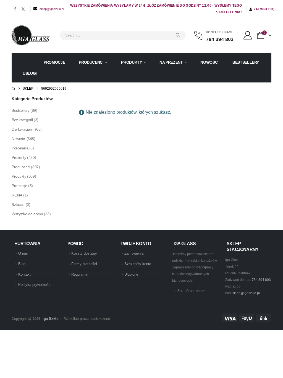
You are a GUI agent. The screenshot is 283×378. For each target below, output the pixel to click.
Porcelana (20, 148)
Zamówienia (133, 253)
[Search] (178, 35)
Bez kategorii (22, 120)
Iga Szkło (51, 319)
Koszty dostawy (84, 253)
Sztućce (18, 204)
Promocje (54, 62)
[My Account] (248, 35)
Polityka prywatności (34, 285)
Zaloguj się (263, 9)
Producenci (91, 62)
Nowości (209, 62)
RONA (17, 195)
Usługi (30, 73)
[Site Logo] (31, 35)
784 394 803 (261, 280)
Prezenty (19, 157)
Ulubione (131, 274)
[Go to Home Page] (13, 88)
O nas (23, 253)
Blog (21, 264)
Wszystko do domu (27, 214)
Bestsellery (245, 62)
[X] (23, 9)
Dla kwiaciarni (23, 129)
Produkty (131, 62)
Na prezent (171, 62)
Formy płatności (84, 264)
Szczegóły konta (137, 264)
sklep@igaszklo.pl (52, 9)
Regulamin (79, 274)
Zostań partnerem (191, 291)
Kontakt (24, 274)
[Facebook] (15, 9)
